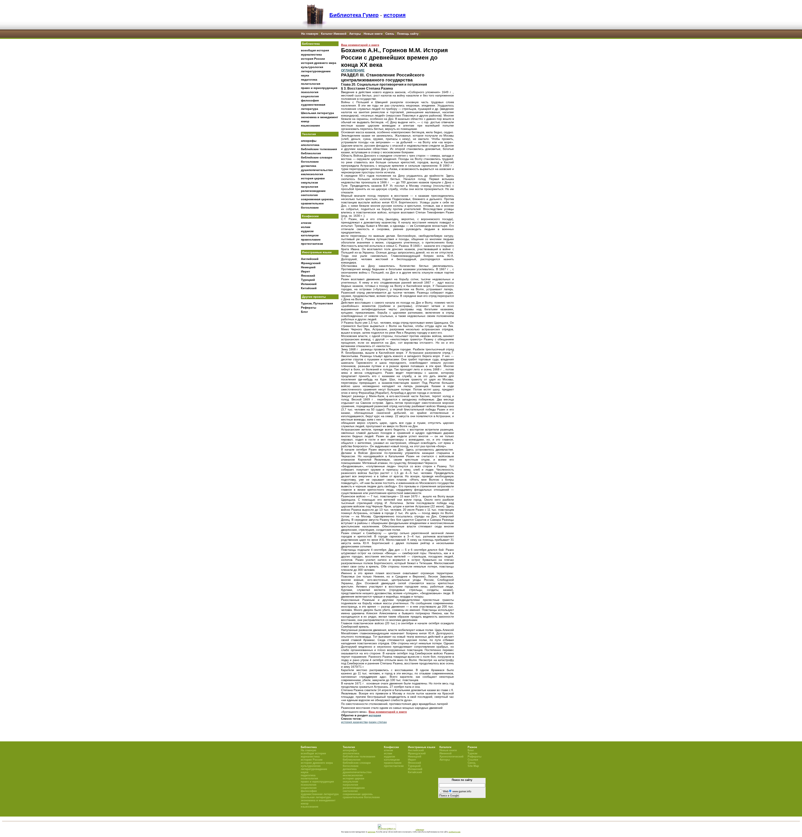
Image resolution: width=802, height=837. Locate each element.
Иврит (305, 271)
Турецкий (308, 279)
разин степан (378, 722)
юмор (305, 121)
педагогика (309, 79)
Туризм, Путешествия (317, 303)
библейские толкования (319, 149)
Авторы (355, 33)
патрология (309, 186)
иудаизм (307, 231)
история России (313, 58)
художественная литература (320, 794)
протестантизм (312, 243)
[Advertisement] (320, 384)
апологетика (310, 145)
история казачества (354, 722)
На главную (309, 33)
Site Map (473, 765)
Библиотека (311, 43)
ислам (305, 227)
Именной (445, 753)
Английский (310, 259)
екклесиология (312, 174)
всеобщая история (315, 50)
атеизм (306, 222)
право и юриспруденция (319, 88)
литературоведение (316, 71)
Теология (309, 134)
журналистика (311, 54)
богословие (310, 161)
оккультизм (309, 182)
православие (311, 239)
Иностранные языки (317, 252)
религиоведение (313, 190)
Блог (304, 311)
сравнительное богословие (361, 797)
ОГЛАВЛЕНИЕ (353, 70)
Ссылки (473, 759)
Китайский (309, 288)
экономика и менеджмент (319, 117)
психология (309, 92)
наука (305, 75)
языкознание (310, 125)
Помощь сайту (408, 33)
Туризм (472, 753)
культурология (312, 67)
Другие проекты (314, 296)
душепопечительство (317, 170)
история (394, 15)
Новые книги (373, 33)
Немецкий (308, 267)
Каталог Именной (333, 33)
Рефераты (308, 307)
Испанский (309, 284)
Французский (311, 263)
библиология (311, 153)
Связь (389, 33)
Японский (308, 275)
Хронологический (451, 756)
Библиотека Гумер (354, 15)
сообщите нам (454, 832)
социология (310, 96)
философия (310, 100)
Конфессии (310, 216)
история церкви (313, 178)
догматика (308, 165)
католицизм (310, 235)
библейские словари (316, 157)
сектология (309, 195)
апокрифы (308, 140)
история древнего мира (318, 63)
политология (310, 83)
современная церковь (317, 199)
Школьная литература (317, 113)
